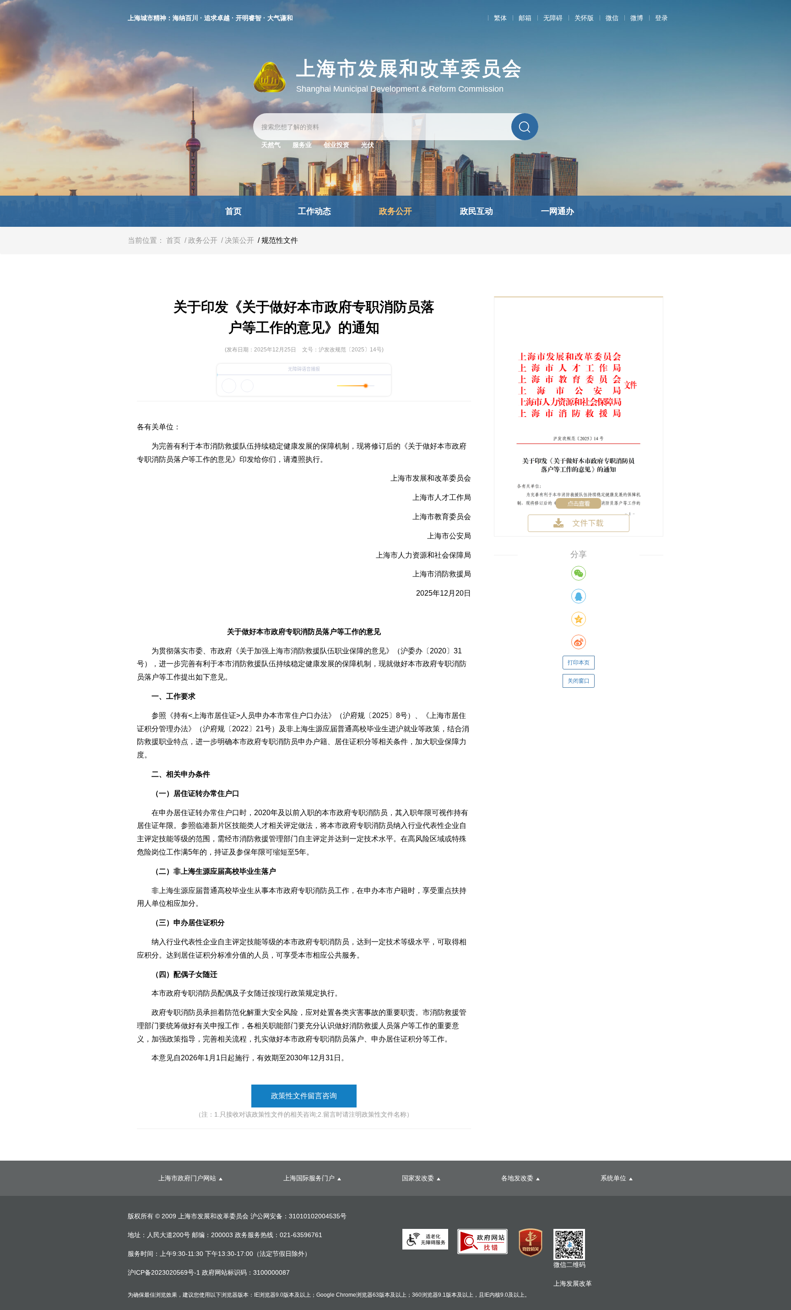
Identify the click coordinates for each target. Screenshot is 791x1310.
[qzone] (578, 619)
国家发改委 (418, 1178)
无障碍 (553, 18)
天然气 (271, 144)
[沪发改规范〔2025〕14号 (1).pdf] (578, 416)
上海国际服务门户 (309, 1178)
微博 (636, 18)
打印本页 (579, 662)
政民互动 (476, 211)
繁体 (500, 18)
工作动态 (314, 211)
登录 (661, 18)
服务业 (302, 144)
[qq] (578, 596)
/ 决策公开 (236, 240)
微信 (612, 18)
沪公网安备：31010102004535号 (298, 1216)
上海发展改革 (572, 1283)
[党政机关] (530, 1242)
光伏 (367, 144)
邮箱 (525, 18)
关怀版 (584, 18)
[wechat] (578, 573)
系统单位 (613, 1178)
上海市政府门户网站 (187, 1178)
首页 (233, 211)
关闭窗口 (579, 681)
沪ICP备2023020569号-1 (165, 1272)
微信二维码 (569, 1264)
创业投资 (336, 144)
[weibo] (578, 642)
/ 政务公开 (200, 240)
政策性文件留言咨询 (304, 1096)
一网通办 (557, 211)
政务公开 (395, 211)
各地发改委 (517, 1178)
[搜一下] (524, 126)
